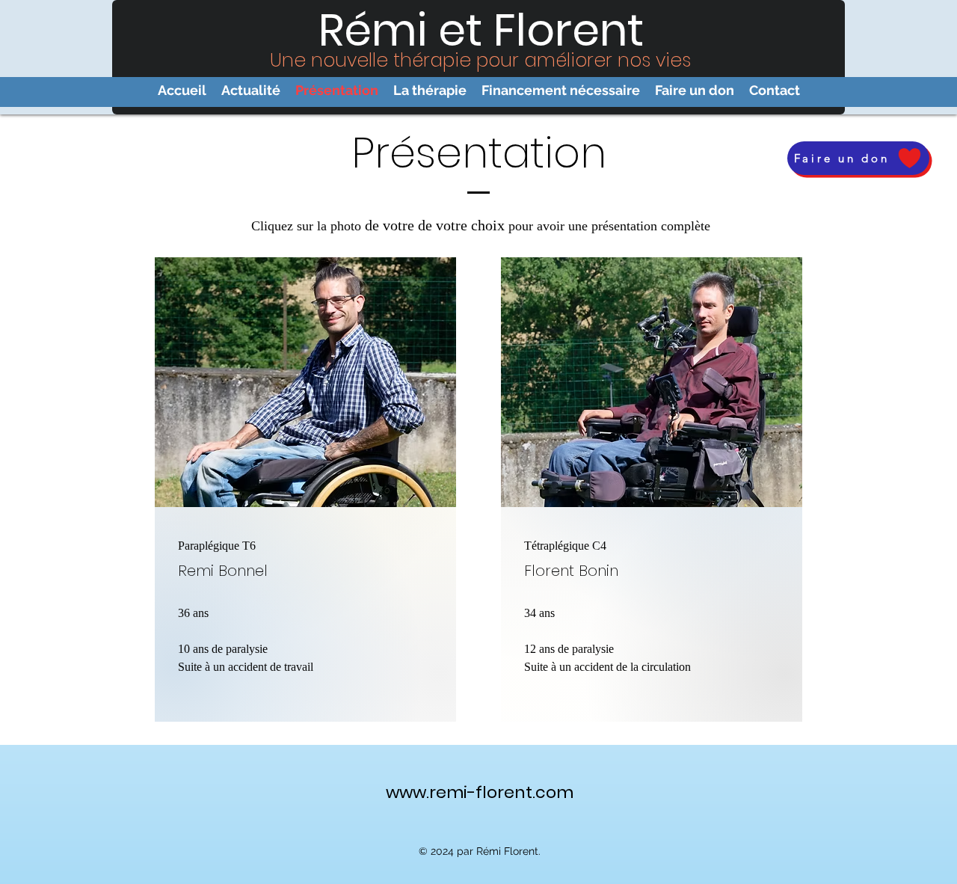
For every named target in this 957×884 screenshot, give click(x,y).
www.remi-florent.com (479, 792)
